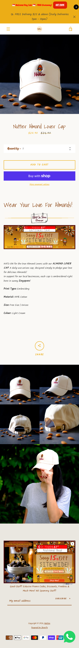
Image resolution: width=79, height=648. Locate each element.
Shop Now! (54, 580)
